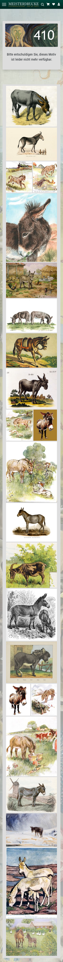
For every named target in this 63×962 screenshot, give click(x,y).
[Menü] (4, 4)
